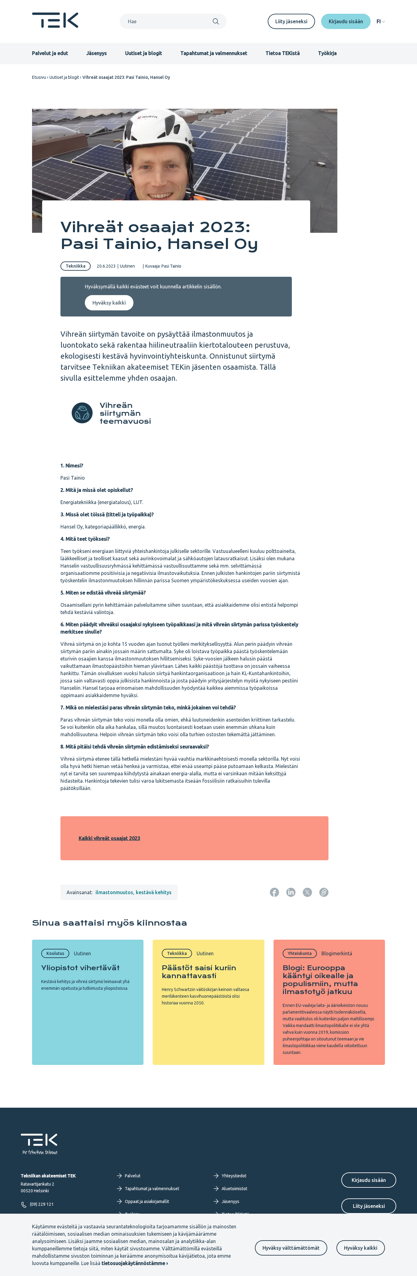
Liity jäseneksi (291, 21)
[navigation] (381, 21)
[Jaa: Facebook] (274, 892)
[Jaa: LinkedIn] (291, 892)
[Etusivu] (55, 26)
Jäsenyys (96, 53)
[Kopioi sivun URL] (323, 892)
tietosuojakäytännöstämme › (135, 1263)
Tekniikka (75, 266)
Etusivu (39, 77)
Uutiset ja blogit (143, 53)
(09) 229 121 (42, 1204)
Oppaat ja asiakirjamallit (147, 1201)
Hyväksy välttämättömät (291, 1248)
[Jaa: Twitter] (307, 892)
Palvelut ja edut (50, 53)
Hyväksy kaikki (360, 1248)
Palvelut (132, 1175)
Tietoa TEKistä (283, 53)
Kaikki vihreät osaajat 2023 (109, 838)
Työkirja (327, 53)
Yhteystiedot (234, 1175)
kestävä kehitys (154, 892)
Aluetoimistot (234, 1188)
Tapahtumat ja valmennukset (213, 53)
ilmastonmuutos (114, 892)
